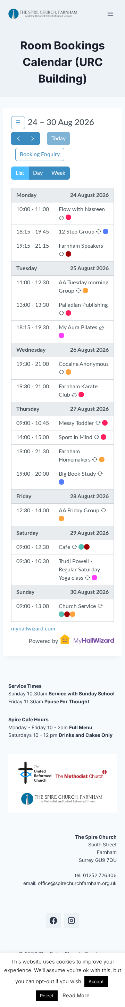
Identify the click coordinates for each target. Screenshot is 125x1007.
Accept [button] (96, 981)
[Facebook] (53, 920)
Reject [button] (46, 995)
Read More (76, 995)
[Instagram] (71, 920)
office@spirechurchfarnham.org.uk (77, 883)
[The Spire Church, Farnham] (43, 14)
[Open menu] (110, 13)
